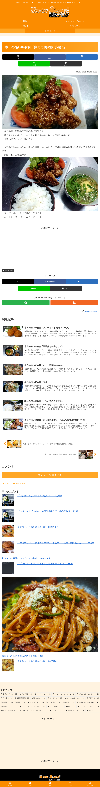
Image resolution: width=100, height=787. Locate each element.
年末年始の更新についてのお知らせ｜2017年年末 (26, 558)
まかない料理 (9, 270)
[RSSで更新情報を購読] (74, 302)
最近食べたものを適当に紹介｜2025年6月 (38, 661)
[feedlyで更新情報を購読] (26, 302)
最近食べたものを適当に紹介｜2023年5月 (38, 527)
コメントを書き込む (50, 475)
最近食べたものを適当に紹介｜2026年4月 (22, 656)
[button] (66, 63)
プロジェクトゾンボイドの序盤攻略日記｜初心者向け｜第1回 (47, 511)
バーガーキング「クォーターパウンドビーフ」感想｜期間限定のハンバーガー (55, 542)
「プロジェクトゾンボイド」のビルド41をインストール (45, 563)
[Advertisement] (50, 247)
